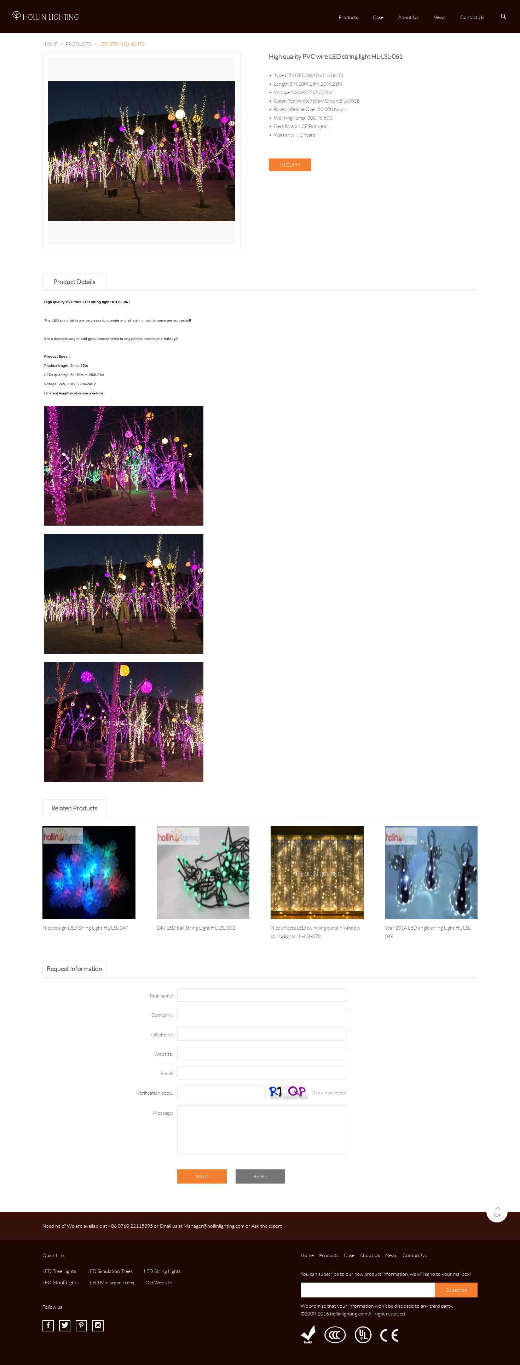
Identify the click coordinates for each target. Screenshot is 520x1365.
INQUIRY (290, 165)
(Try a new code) (329, 1092)
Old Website (158, 1282)
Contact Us (472, 17)
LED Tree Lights (59, 1271)
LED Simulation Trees (110, 1271)
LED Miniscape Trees (112, 1282)
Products (348, 17)
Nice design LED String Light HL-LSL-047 (85, 928)
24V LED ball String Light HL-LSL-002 (196, 928)
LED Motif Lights (60, 1282)
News (439, 17)
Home (50, 44)
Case (378, 17)
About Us (408, 17)
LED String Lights (162, 1271)
